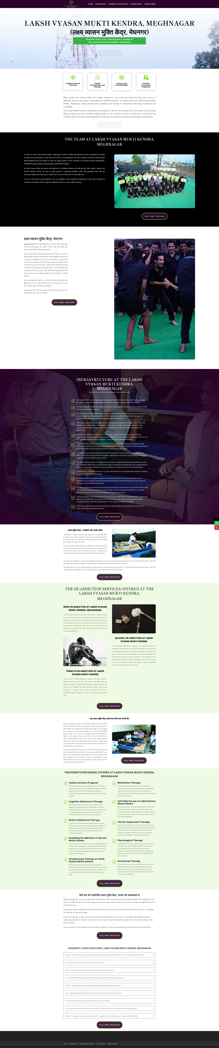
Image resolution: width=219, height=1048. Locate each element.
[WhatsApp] (216, 523)
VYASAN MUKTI (136, 4)
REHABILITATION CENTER (118, 4)
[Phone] (216, 527)
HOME (90, 4)
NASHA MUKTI (100, 4)
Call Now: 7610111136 (109, 53)
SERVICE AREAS (150, 4)
